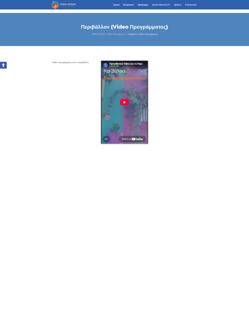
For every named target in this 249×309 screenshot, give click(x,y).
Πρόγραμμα (143, 4)
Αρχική (116, 4)
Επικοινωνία (190, 4)
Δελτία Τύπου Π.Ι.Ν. (161, 4)
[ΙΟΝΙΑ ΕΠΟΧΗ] (64, 4)
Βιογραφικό (128, 4)
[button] (3, 65)
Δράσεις (177, 4)
